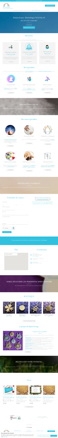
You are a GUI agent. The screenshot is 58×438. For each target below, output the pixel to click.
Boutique (44, 10)
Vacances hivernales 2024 (35, 397)
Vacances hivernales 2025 (8, 397)
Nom (16, 205)
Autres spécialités (20, 10)
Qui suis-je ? (29, 10)
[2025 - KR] (29, 83)
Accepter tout (54, 435)
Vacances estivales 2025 (21, 397)
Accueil (11, 10)
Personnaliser (41, 435)
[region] (29, 435)
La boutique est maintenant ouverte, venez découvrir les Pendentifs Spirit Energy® (28, 0)
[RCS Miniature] (29, 160)
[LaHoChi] (10, 134)
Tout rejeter (47, 435)
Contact (47, 10)
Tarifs (41, 10)
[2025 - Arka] (47, 83)
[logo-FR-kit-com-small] (15, 420)
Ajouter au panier (36, 313)
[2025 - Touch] (11, 50)
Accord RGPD (4, 223)
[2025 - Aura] (10, 83)
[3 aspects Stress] (29, 50)
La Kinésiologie (14, 10)
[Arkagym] (29, 134)
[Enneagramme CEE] (48, 134)
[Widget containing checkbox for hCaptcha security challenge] (8, 228)
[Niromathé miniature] (48, 160)
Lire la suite (5, 436)
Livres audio (25, 10)
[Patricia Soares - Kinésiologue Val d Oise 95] (12, 5)
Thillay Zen (30, 431)
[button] (50, 6)
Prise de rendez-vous (36, 10)
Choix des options (9, 313)
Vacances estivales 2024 (48, 397)
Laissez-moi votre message (6, 216)
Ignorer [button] (41, 0)
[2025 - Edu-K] (47, 50)
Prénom (3, 205)
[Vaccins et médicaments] (10, 160)
